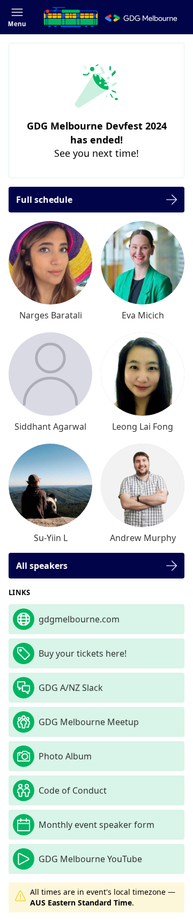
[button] (17, 17)
